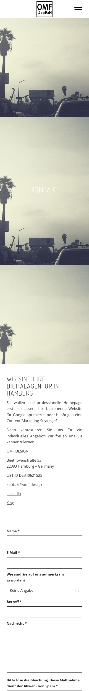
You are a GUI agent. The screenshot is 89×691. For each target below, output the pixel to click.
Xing (10, 502)
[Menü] (76, 9)
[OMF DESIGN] (44, 9)
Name (13, 531)
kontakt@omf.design (24, 484)
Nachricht (17, 623)
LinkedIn (14, 493)
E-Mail (13, 552)
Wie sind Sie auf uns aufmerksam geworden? (35, 577)
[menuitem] (76, 9)
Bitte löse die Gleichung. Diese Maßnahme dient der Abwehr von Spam (43, 683)
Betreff (14, 601)
